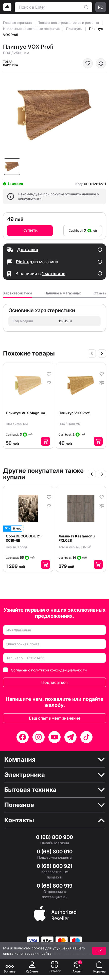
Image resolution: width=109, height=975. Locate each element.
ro (100, 7)
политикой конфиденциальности (59, 670)
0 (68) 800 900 (54, 837)
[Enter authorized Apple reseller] (55, 912)
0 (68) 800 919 (54, 886)
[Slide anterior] (92, 353)
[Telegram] (70, 737)
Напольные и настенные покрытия (31, 29)
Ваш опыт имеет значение (54, 718)
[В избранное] (88, 63)
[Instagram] (38, 737)
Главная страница (17, 23)
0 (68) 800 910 (54, 852)
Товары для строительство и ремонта (69, 23)
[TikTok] (86, 737)
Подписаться (54, 682)
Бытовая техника (30, 789)
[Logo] (7, 7)
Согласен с (49, 670)
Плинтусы (74, 29)
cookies (38, 948)
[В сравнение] (101, 63)
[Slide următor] (102, 353)
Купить (30, 231)
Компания (19, 759)
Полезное (19, 805)
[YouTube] (54, 737)
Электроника (24, 774)
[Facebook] (22, 737)
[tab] (17, 294)
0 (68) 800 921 (54, 866)
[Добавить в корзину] (45, 441)
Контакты (19, 820)
